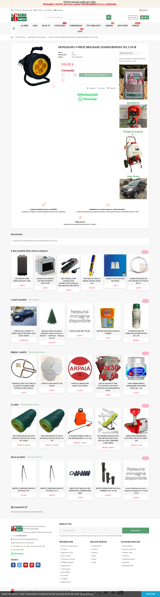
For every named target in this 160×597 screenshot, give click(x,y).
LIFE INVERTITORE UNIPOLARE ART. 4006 (22, 280)
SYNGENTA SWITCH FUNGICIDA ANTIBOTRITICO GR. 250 (136, 333)
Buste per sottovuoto (129, 549)
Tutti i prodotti (34, 300)
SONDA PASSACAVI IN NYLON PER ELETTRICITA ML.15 (139, 281)
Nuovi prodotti (65, 572)
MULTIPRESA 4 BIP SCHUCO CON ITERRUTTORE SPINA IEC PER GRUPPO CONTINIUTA (68, 282)
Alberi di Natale (127, 546)
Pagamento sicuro (67, 552)
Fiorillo (94, 562)
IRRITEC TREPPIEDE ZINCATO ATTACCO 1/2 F (51, 489)
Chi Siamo (39, 10)
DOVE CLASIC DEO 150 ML (80, 331)
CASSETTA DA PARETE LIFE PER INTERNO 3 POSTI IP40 (45, 281)
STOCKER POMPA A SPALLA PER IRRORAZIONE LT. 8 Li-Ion (80, 437)
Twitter (19, 565)
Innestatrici (133, 102)
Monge (94, 559)
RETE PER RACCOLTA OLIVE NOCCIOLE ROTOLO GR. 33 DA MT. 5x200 (23, 438)
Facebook (13, 565)
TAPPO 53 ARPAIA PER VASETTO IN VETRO (80, 385)
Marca (60, 52)
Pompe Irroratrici (133, 131)
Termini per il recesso (68, 559)
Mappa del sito (66, 582)
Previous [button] (143, 252)
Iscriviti (136, 530)
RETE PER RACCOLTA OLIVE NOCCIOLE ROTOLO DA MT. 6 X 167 (52, 438)
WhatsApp (58, 10)
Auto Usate (133, 176)
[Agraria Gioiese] (19, 17)
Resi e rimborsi (66, 556)
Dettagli (133, 61)
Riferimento (62, 55)
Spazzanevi (126, 562)
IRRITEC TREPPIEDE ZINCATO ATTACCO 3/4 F (23, 489)
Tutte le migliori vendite (37, 352)
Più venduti (64, 575)
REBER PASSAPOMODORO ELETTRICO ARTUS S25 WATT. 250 (136, 438)
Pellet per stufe (127, 552)
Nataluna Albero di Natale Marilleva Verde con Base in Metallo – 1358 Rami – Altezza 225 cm (52, 334)
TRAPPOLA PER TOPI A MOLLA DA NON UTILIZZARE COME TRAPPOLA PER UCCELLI (24, 386)
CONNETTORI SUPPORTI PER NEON (115, 280)
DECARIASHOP (97, 546)
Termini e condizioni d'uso (69, 546)
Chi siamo (64, 549)
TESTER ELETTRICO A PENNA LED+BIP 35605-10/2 (92, 281)
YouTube (25, 565)
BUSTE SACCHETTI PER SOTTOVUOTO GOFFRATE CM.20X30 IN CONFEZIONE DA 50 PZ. (108, 387)
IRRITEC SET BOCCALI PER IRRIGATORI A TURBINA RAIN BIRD (80, 490)
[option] (22, 271)
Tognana (94, 552)
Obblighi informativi (67, 562)
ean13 (60, 57)
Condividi (92, 88)
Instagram (38, 565)
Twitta (102, 88)
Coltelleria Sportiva (128, 559)
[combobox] (77, 17)
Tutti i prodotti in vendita (30, 405)
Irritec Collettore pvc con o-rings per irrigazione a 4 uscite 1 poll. (136, 490)
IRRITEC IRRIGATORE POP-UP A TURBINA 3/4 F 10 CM (108, 489)
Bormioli (94, 549)
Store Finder (27, 10)
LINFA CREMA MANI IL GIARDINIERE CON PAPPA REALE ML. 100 (136, 386)
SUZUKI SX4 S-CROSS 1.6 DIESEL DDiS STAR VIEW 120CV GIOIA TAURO (24, 333)
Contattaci (49, 10)
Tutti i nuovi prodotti (35, 457)
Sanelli (94, 556)
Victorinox (125, 556)
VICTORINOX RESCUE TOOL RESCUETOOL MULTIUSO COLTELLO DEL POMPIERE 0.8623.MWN (108, 439)
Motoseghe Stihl (127, 566)
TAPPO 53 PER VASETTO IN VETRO (51, 385)
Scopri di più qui (86, 594)
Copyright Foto (65, 566)
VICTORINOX (16, 10)
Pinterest (112, 88)
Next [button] (147, 252)
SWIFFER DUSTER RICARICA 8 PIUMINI (108, 332)
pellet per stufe (88, 2)
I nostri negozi (65, 569)
